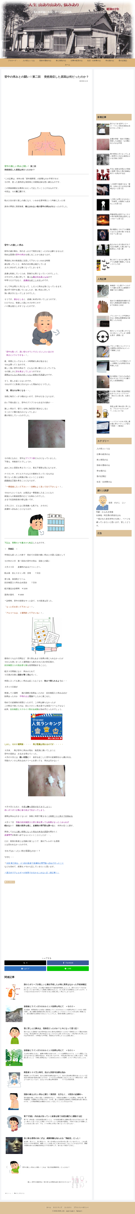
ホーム (49, 1207)
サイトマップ (57, 1207)
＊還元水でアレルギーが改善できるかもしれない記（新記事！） (31, 873)
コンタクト (68, 1207)
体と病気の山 (10, 882)
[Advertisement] (46, 105)
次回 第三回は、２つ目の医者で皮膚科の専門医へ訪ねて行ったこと (35, 863)
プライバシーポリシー (81, 1207)
